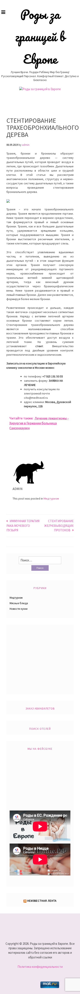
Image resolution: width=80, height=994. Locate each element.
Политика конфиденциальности (40, 967)
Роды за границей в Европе (40, 36)
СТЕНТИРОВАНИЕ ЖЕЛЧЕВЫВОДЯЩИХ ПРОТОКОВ (59, 525)
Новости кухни (19, 609)
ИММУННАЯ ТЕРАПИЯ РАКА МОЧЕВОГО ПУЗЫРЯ (22, 525)
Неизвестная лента (42, 901)
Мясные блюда (19, 603)
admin (25, 145)
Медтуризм (51, 498)
